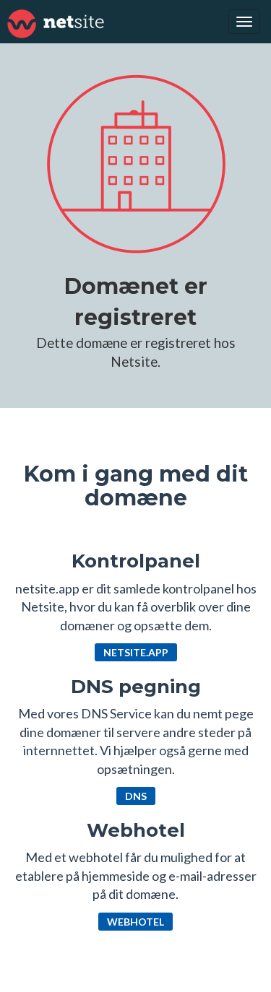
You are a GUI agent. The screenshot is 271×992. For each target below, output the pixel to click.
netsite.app (135, 652)
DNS (136, 796)
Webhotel (135, 921)
